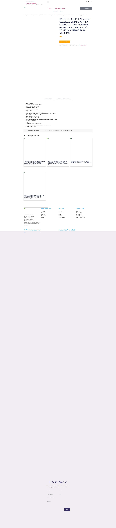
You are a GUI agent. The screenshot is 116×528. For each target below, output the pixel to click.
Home (25, 15)
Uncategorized (30, 15)
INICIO (50, 8)
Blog (61, 11)
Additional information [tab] (63, 98)
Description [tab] (48, 98)
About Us (56, 11)
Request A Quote (65, 41)
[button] (48, 2)
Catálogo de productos (60, 8)
